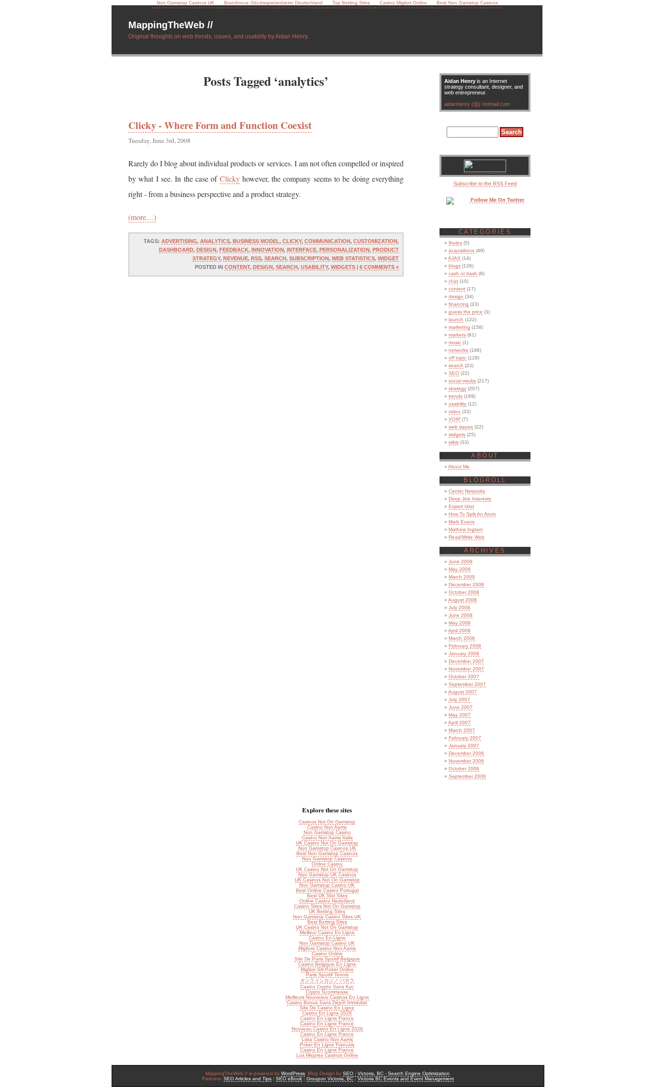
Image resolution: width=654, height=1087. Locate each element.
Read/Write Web (467, 537)
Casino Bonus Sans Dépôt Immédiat (327, 1002)
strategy (457, 388)
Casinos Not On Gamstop (327, 821)
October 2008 (464, 592)
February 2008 (465, 645)
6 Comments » (379, 267)
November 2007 (466, 668)
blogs (455, 265)
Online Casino (327, 864)
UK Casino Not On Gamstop (327, 842)
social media (462, 380)
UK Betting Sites (327, 911)
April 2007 (459, 722)
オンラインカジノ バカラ (327, 980)
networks (458, 350)
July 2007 (459, 699)
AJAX (454, 258)
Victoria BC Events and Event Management (406, 1078)
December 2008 (466, 584)
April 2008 (459, 630)
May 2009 (460, 569)
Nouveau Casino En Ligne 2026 (327, 1028)
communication (327, 241)
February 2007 (465, 737)
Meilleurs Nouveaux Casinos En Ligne (327, 997)
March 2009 (462, 576)
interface (301, 250)
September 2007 (467, 684)
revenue (235, 258)
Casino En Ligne (327, 937)
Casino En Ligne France (327, 1018)
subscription (309, 258)
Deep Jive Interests (470, 498)
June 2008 (461, 615)
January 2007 (464, 745)
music (455, 342)
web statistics (353, 258)
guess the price (466, 311)
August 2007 (462, 691)
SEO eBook (289, 1078)
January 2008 (464, 653)
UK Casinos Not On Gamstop (327, 879)
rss (256, 258)
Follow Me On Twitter (496, 200)
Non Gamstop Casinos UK (327, 848)
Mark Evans (461, 521)
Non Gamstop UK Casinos (327, 874)
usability (314, 267)
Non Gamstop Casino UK (327, 885)
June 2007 (461, 707)
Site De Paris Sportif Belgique (327, 958)
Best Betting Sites (327, 922)
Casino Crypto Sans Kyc (327, 986)
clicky (292, 241)
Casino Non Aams (327, 827)
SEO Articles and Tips (247, 1078)
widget (388, 258)
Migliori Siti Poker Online (327, 969)
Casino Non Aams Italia (327, 837)
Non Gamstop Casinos (327, 858)
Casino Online (327, 953)
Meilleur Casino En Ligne (327, 932)
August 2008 (462, 599)
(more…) (142, 217)
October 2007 (464, 676)
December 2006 (466, 753)
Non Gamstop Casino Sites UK (327, 916)
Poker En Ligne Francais (327, 1044)
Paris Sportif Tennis (327, 974)
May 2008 (460, 622)
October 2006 (464, 768)
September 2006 (467, 776)
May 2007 (460, 714)
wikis (454, 442)
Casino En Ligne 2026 (327, 1013)
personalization (344, 250)
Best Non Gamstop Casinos (327, 853)
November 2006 (466, 760)
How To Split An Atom (472, 514)
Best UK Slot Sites (327, 895)
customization (375, 241)
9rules (455, 242)
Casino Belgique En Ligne (327, 964)
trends (455, 396)
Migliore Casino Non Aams (327, 948)
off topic (457, 357)
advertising (179, 241)
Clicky (230, 178)
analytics (215, 241)
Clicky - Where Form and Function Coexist (220, 125)
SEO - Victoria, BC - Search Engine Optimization (396, 1073)
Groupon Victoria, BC (329, 1078)
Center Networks (467, 491)
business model (256, 241)
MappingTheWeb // (170, 25)
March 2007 (462, 730)
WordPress (293, 1073)
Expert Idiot (461, 506)
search (275, 258)
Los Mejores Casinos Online (327, 1055)
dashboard (176, 250)
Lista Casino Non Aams (327, 1039)
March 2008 (462, 638)
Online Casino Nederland (327, 900)
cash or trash (463, 273)
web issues (461, 426)
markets (457, 334)
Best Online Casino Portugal (327, 890)
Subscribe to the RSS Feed (485, 183)
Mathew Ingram (466, 529)
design (206, 250)
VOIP (455, 419)
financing (459, 304)
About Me (459, 466)
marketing (459, 327)
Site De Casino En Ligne (327, 1007)
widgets (343, 267)
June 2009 (461, 561)
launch (456, 319)
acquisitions (461, 250)
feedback (233, 250)
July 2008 (459, 607)
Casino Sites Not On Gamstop (327, 906)
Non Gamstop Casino (327, 832)
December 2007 (466, 661)
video (455, 411)
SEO (454, 373)
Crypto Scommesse (327, 991)
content (237, 267)
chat (453, 281)
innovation (267, 250)
